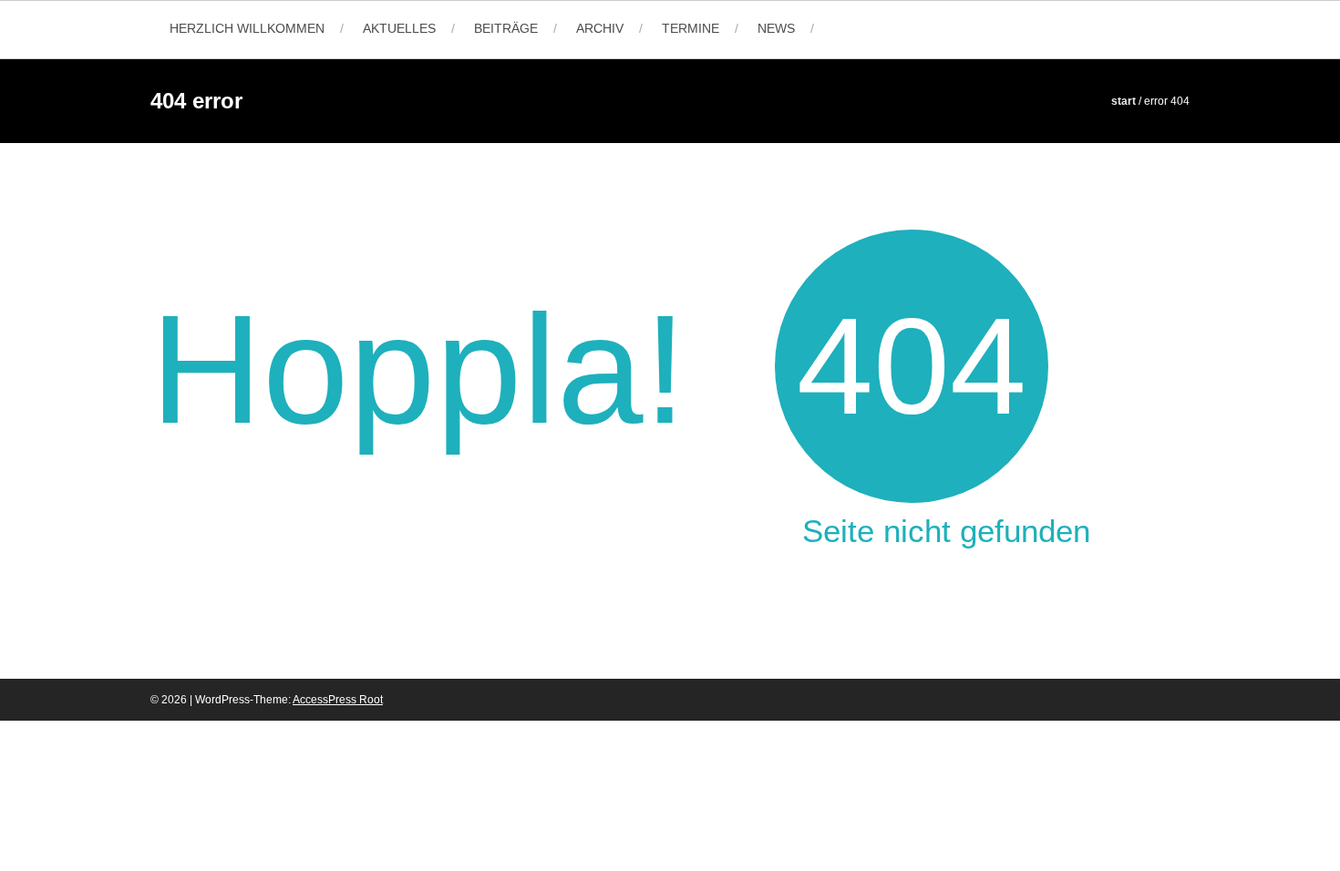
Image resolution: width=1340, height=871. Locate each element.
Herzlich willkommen (247, 28)
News (776, 28)
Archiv (600, 28)
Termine (690, 28)
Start (1123, 101)
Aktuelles (399, 28)
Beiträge (506, 28)
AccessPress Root (338, 699)
